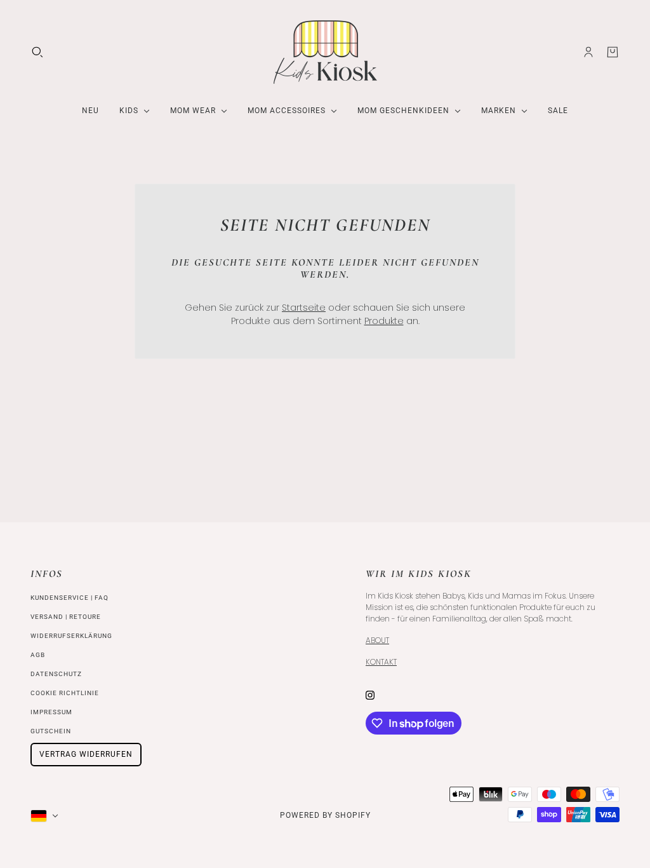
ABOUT (377, 640)
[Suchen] (37, 52)
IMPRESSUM (51, 712)
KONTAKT (381, 661)
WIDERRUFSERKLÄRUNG (71, 635)
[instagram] (370, 695)
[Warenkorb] (613, 52)
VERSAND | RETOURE (65, 616)
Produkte (384, 321)
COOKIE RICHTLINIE (64, 692)
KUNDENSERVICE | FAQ (69, 597)
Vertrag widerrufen (86, 754)
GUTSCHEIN (50, 731)
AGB (37, 654)
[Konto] (588, 52)
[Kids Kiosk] (325, 52)
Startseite (304, 307)
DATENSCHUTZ (56, 673)
